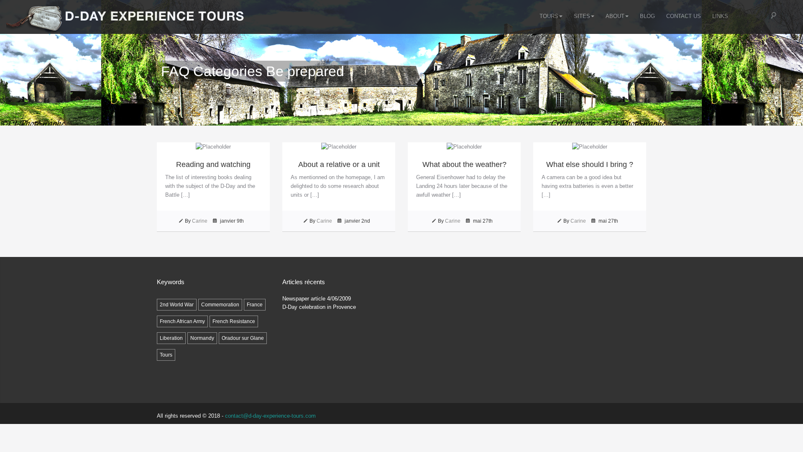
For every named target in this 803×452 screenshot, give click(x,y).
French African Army (182, 321)
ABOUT (615, 16)
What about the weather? (464, 164)
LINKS (720, 16)
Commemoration (220, 305)
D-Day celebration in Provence (319, 307)
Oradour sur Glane (243, 338)
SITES (582, 16)
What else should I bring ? (589, 164)
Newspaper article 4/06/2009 (316, 298)
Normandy (202, 338)
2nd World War (177, 305)
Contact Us (683, 16)
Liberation (171, 338)
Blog (647, 16)
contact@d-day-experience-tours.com (270, 416)
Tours (549, 16)
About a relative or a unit (339, 164)
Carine (199, 221)
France (255, 305)
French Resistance (233, 321)
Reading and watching (213, 164)
